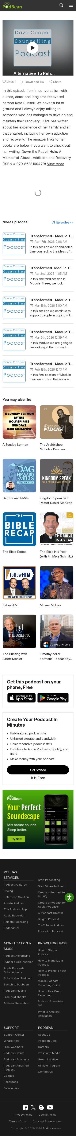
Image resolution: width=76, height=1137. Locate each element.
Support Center (14, 1034)
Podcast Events (14, 1053)
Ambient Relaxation (16, 1003)
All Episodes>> (62, 222)
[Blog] (41, 1107)
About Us (44, 1034)
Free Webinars (13, 1047)
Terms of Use (18, 1121)
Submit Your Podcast (17, 978)
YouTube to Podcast (51, 925)
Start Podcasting (49, 880)
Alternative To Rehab (34, 73)
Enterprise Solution (16, 897)
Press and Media (49, 1053)
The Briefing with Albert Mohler (15, 656)
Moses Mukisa (50, 605)
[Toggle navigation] (71, 5)
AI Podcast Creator (50, 913)
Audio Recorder (14, 915)
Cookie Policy (47, 1114)
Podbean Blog (47, 1040)
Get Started (38, 770)
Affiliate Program (49, 1065)
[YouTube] (50, 1107)
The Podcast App (15, 909)
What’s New (11, 1040)
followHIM (10, 605)
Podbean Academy (16, 1059)
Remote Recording (16, 921)
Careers (43, 1047)
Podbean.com (52, 1128)
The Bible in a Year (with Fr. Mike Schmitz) (56, 554)
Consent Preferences (47, 1121)
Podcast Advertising (17, 955)
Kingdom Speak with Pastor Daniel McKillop (56, 500)
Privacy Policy (23, 1114)
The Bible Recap (15, 552)
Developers (11, 1088)
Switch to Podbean (16, 984)
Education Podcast (50, 931)
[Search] (61, 5)
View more (55, 164)
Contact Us (45, 1071)
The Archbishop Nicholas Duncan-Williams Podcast (52, 447)
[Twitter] (33, 1107)
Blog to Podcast (48, 919)
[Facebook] (25, 1107)
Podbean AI (11, 928)
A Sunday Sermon (15, 445)
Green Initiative (48, 1059)
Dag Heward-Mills (16, 498)
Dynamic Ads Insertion (18, 961)
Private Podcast (14, 903)
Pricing (8, 891)
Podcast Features (15, 884)
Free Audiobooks (15, 997)
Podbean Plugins (15, 990)
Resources (11, 1081)
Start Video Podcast (51, 886)
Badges (9, 1075)
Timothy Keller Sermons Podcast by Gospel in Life (55, 656)
